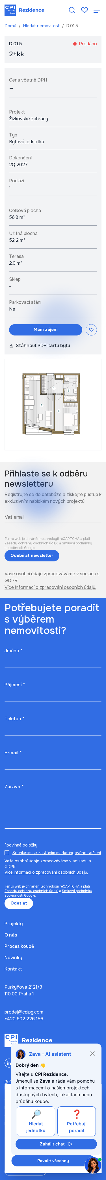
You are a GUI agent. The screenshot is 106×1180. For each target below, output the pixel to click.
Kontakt (13, 969)
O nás (11, 935)
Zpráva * (14, 787)
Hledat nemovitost (42, 26)
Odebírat (31, 555)
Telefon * (14, 719)
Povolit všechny (53, 1160)
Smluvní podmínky (77, 543)
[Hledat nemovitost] (72, 10)
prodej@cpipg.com (24, 1012)
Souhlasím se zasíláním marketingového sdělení (56, 852)
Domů (11, 26)
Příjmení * (15, 685)
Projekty (14, 924)
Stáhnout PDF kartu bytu (43, 346)
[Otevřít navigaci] (96, 10)
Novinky (13, 958)
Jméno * (13, 651)
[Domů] (24, 10)
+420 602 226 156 (24, 1019)
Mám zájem (46, 329)
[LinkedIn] (9, 1063)
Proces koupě (19, 946)
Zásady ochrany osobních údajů (31, 543)
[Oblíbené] (84, 10)
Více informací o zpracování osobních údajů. (50, 587)
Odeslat (18, 903)
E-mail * (13, 753)
